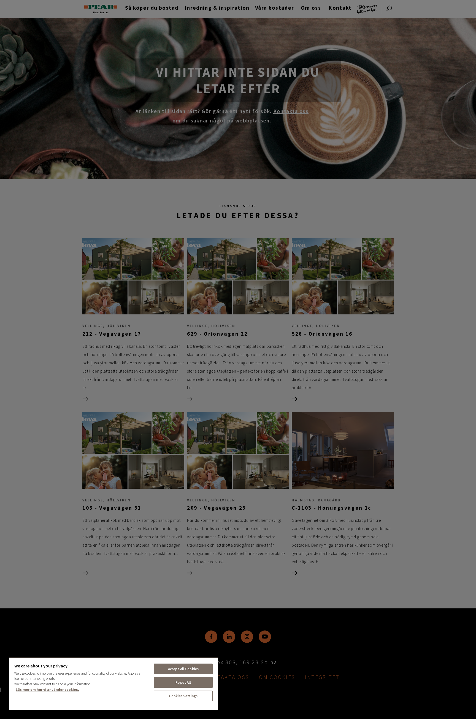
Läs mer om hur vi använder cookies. (47, 689)
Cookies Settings (183, 696)
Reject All (183, 682)
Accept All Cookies (183, 669)
